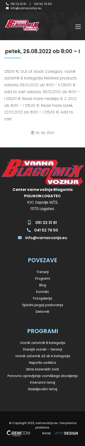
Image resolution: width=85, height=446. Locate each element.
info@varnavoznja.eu (26, 8)
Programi (42, 278)
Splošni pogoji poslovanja (42, 305)
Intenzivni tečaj (42, 382)
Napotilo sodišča (42, 362)
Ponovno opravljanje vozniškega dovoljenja (43, 375)
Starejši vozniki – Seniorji (42, 349)
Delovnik (42, 311)
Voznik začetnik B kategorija (42, 342)
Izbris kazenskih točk (42, 369)
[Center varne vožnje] (22, 25)
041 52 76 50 (43, 4)
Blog (42, 285)
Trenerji (42, 272)
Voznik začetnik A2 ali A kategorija (42, 356)
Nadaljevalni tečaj (42, 389)
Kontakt (42, 291)
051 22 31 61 (18, 4)
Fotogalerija (42, 298)
